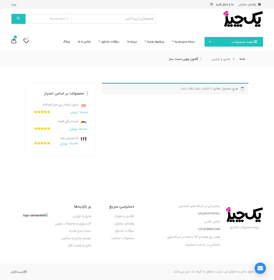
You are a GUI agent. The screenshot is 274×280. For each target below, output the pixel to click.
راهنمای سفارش (247, 4)
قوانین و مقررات (124, 216)
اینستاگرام (17, 272)
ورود (13, 4)
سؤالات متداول (110, 41)
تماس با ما (84, 41)
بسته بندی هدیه (185, 41)
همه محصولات (242, 42)
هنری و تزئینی (221, 58)
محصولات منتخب (122, 238)
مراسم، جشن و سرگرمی (76, 238)
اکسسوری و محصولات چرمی (73, 224)
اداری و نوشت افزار (79, 245)
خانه (242, 58)
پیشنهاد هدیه (155, 41)
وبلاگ (66, 41)
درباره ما (132, 41)
